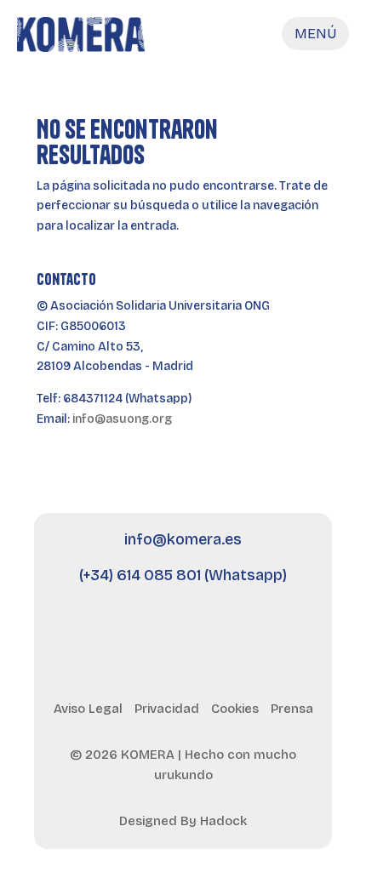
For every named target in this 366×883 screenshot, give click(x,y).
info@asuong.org (122, 419)
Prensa (292, 708)
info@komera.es (183, 539)
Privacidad (166, 708)
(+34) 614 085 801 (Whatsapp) (183, 575)
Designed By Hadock (183, 821)
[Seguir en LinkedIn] (137, 630)
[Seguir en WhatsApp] (275, 630)
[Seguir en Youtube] (183, 630)
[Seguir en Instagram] (91, 630)
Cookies (235, 708)
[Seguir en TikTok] (229, 630)
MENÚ (315, 34)
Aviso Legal (88, 708)
